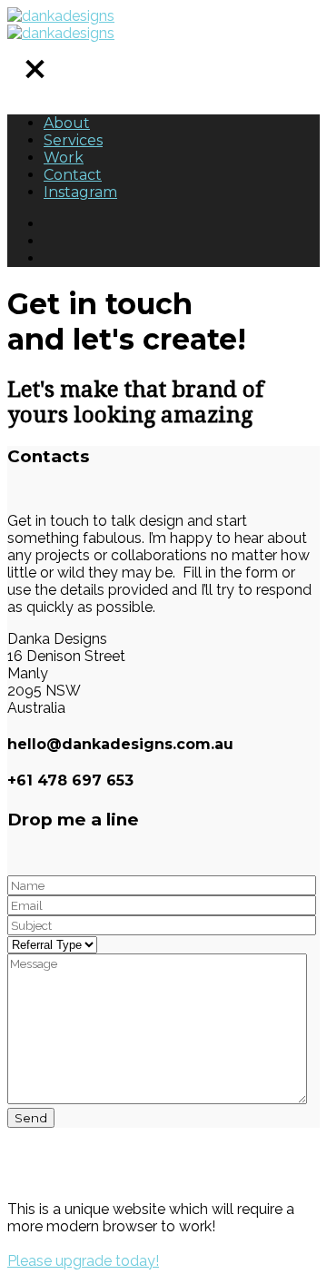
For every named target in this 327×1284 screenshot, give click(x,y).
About (67, 123)
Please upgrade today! (83, 1260)
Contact (73, 174)
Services (73, 140)
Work (64, 157)
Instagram (80, 192)
